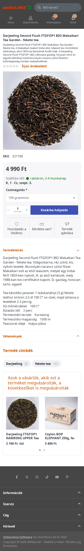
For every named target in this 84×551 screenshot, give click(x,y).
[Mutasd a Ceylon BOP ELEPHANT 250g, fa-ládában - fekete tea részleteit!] (61, 413)
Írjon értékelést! (34, 66)
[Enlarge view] (42, 110)
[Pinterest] (67, 477)
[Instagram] (37, 477)
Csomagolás (15, 190)
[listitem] (42, 110)
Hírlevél (9, 526)
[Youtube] (57, 477)
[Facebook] (17, 477)
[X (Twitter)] (27, 477)
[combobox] (57, 7)
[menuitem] (17, 363)
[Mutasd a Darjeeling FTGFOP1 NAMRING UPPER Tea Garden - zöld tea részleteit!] (22, 413)
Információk (12, 493)
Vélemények (12, 336)
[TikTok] (47, 477)
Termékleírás (13, 250)
